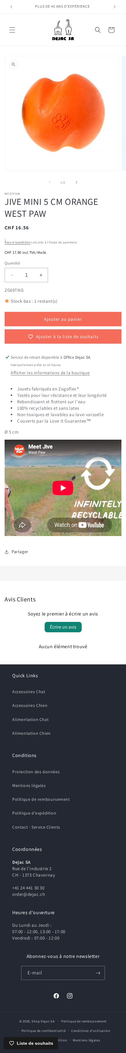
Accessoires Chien (29, 705)
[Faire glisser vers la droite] (76, 182)
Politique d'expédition (34, 813)
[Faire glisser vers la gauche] (49, 182)
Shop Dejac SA (42, 1021)
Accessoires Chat (29, 691)
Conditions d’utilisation (90, 1031)
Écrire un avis (63, 627)
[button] (12, 30)
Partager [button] (20, 551)
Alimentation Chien (31, 733)
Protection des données (36, 771)
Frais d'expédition (18, 242)
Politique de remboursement (41, 799)
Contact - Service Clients (36, 827)
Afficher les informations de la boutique (50, 372)
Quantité (12, 263)
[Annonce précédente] (11, 6)
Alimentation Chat (30, 719)
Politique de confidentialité (43, 1031)
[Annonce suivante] (114, 6)
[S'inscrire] (98, 973)
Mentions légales (29, 785)
